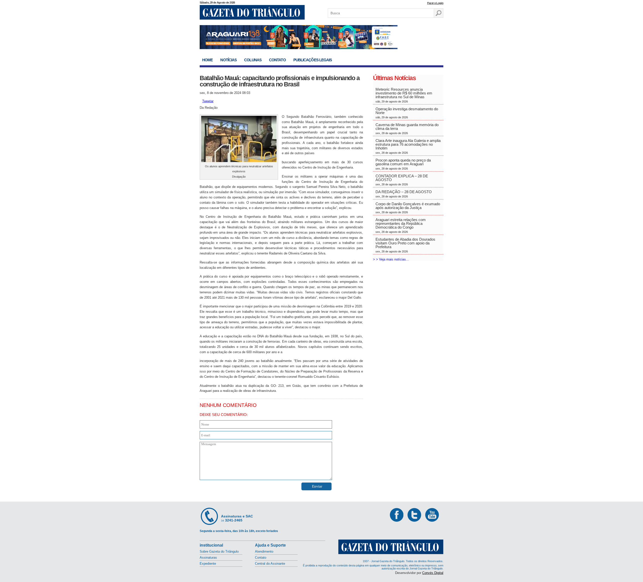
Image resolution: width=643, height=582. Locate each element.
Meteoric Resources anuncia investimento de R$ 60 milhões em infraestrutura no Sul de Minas (404, 95)
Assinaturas (208, 557)
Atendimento (264, 551)
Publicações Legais (312, 60)
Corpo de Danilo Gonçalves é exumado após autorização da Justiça (408, 208)
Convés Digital (432, 573)
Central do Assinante (270, 563)
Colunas (252, 60)
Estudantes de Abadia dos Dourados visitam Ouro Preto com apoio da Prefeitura (405, 245)
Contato (277, 60)
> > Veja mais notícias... (391, 259)
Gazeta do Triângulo (252, 12)
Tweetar (207, 101)
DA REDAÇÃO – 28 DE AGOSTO (404, 194)
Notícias (228, 60)
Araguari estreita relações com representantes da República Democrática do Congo (401, 225)
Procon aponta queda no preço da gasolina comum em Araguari (403, 164)
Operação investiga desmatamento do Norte (407, 113)
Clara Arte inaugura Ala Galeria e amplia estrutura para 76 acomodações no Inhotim (408, 146)
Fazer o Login (435, 3)
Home (207, 60)
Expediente (208, 563)
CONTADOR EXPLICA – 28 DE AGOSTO (402, 180)
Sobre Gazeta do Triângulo (219, 551)
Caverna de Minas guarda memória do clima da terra (407, 129)
